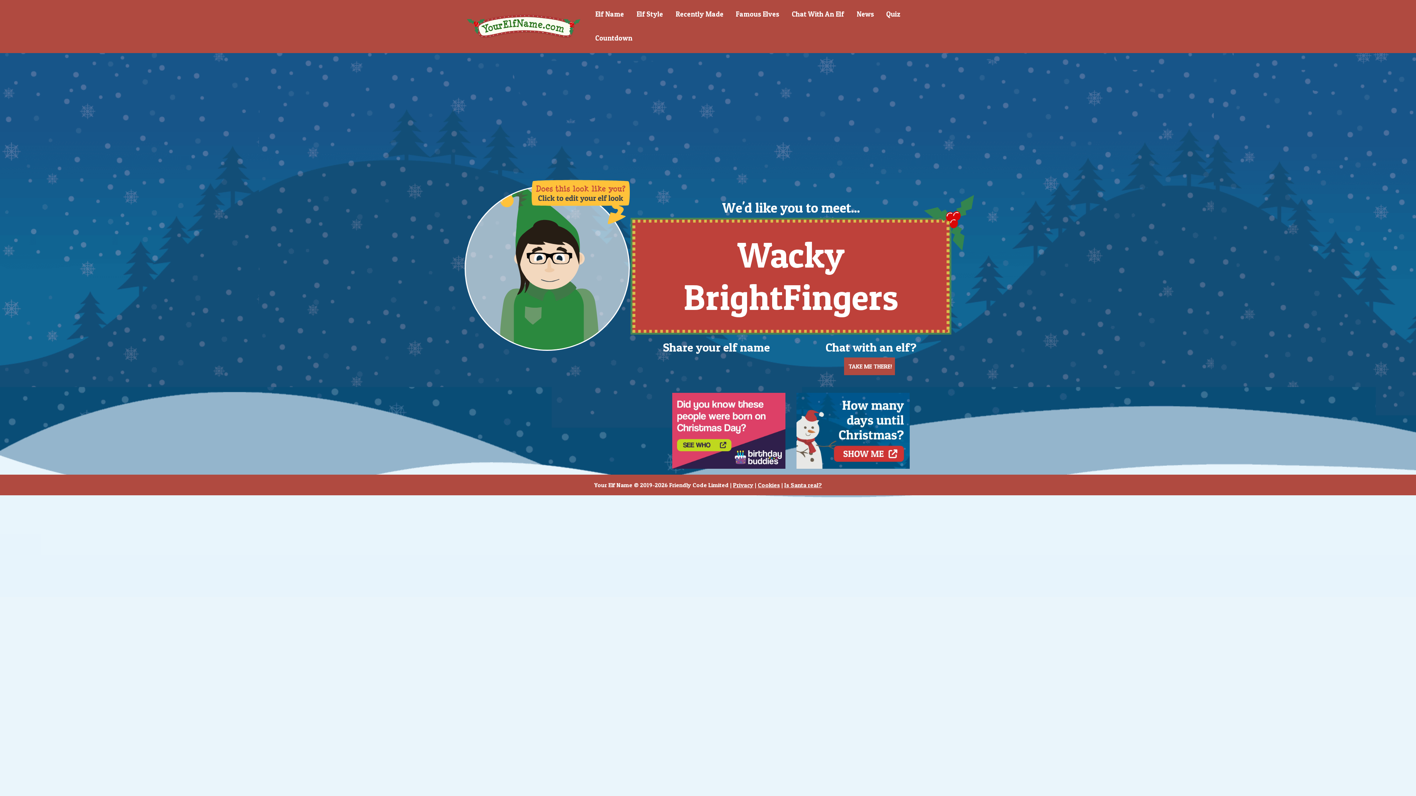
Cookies (769, 485)
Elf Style (649, 14)
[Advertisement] (708, 110)
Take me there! (869, 366)
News (865, 14)
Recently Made (699, 14)
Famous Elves (757, 14)
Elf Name (609, 14)
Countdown (613, 38)
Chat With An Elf (818, 14)
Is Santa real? (803, 485)
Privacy (743, 485)
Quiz (893, 14)
